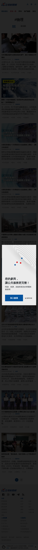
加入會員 (14, 298)
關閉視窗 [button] (29, 298)
